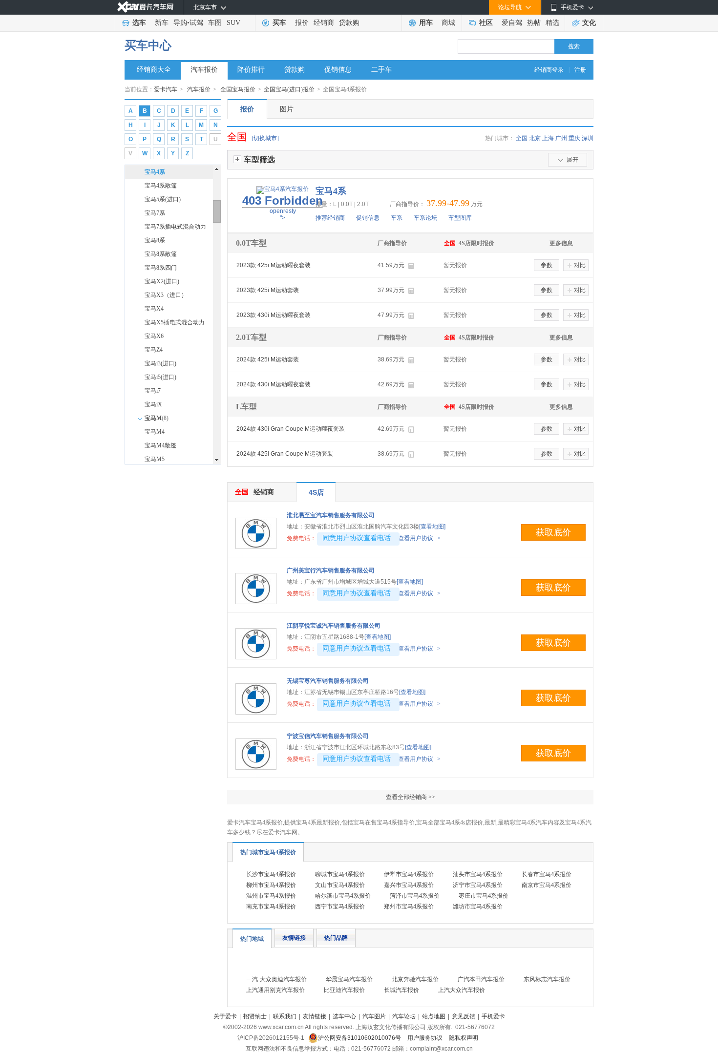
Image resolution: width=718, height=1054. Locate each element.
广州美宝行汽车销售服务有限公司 (331, 570)
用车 (426, 22)
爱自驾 (512, 22)
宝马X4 (154, 308)
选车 (139, 22)
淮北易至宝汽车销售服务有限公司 (331, 515)
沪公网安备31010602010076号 (360, 1037)
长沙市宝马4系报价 (271, 874)
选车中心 (344, 1016)
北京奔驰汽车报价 (415, 979)
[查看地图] (432, 526)
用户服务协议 (425, 1037)
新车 (162, 22)
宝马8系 (155, 240)
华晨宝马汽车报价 (349, 979)
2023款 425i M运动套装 (267, 290)
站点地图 (433, 1016)
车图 (215, 22)
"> (282, 207)
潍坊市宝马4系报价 (478, 906)
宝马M (157, 418)
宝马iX (153, 404)
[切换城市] (265, 138)
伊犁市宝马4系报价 (409, 874)
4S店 (316, 492)
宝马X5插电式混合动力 (175, 322)
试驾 (196, 22)
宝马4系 (155, 172)
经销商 (324, 22)
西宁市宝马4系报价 (340, 906)
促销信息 (338, 69)
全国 (522, 138)
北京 (535, 138)
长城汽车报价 (401, 990)
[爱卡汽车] (145, 7)
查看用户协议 (419, 538)
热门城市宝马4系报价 (268, 852)
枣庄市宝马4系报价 (483, 895)
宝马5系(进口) (163, 199)
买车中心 (148, 45)
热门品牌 (336, 937)
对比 (580, 265)
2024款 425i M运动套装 (267, 359)
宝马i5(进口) (160, 377)
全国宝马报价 (237, 89)
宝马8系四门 (161, 267)
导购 (180, 22)
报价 (302, 22)
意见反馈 (463, 1016)
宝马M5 (155, 459)
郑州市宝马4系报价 (409, 906)
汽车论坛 (404, 1016)
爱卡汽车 (165, 89)
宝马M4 (155, 431)
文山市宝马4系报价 (340, 885)
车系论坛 (425, 217)
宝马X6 (154, 336)
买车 (279, 22)
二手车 (381, 69)
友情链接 (294, 937)
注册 (580, 69)
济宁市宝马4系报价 (478, 885)
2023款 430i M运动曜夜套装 (273, 315)
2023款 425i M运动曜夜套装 (273, 265)
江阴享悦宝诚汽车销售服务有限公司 (333, 625)
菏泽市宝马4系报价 (415, 895)
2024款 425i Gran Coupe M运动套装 (284, 453)
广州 (561, 138)
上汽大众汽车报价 (461, 990)
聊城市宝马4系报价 (340, 874)
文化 (589, 22)
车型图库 (460, 217)
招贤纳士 (255, 1016)
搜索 (574, 46)
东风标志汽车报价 (547, 979)
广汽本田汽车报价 (481, 979)
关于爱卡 (225, 1016)
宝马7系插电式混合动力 (175, 226)
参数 (546, 265)
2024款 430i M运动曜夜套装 (273, 384)
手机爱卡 (493, 1016)
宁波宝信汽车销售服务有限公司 (328, 736)
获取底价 (553, 532)
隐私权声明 (463, 1037)
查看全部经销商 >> (410, 797)
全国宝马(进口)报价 (289, 89)
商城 (448, 22)
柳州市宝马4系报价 (271, 885)
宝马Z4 (154, 349)
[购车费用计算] (411, 266)
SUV (233, 22)
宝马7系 (155, 213)
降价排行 (251, 69)
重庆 (574, 138)
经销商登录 (549, 69)
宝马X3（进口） (166, 295)
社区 (486, 22)
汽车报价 (204, 69)
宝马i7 (153, 390)
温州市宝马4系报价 (271, 895)
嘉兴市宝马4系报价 (409, 885)
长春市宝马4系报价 (546, 874)
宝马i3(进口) (160, 363)
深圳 (587, 138)
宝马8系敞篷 (161, 254)
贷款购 (349, 22)
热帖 (534, 22)
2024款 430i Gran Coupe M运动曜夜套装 (290, 428)
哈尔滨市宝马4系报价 (343, 895)
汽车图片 (374, 1016)
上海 (548, 138)
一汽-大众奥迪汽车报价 (276, 979)
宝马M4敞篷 (160, 445)
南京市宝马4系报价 (546, 885)
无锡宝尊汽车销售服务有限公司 (328, 680)
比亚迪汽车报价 (344, 990)
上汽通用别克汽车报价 (275, 990)
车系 (396, 217)
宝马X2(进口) (162, 281)
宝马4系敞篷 (161, 185)
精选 (552, 22)
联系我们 (284, 1016)
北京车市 (205, 7)
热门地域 (252, 938)
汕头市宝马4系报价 (478, 874)
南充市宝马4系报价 (271, 906)
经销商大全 (154, 69)
